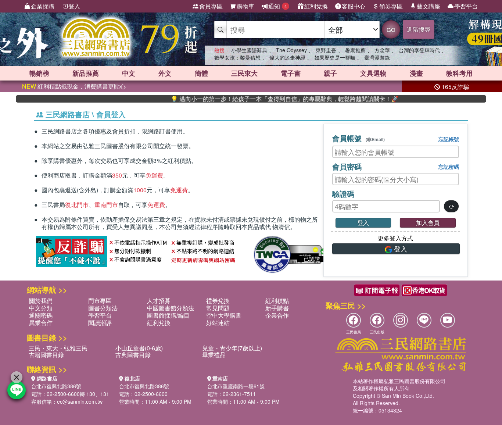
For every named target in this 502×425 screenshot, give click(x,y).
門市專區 (100, 300)
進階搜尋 (418, 29)
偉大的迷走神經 (287, 57)
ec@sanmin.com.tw (80, 401)
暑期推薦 (355, 50)
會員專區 (211, 6)
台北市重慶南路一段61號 (236, 386)
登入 (74, 6)
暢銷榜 (39, 73)
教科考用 (459, 73)
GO (391, 29)
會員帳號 (358, 138)
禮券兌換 (218, 300)
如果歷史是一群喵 (334, 57)
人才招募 (159, 300)
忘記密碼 (448, 166)
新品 (85, 73)
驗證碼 (343, 193)
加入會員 (428, 222)
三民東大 (244, 73)
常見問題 (218, 308)
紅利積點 (277, 300)
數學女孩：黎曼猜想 (237, 57)
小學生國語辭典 (249, 50)
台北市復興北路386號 (56, 386)
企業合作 (277, 315)
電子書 (291, 73)
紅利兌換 (316, 6)
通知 (277, 6)
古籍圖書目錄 (46, 354)
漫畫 (416, 73)
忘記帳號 (448, 139)
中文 (128, 73)
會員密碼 (347, 166)
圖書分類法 (103, 308)
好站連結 (218, 322)
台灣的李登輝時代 (419, 50)
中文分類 (41, 308)
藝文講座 (428, 6)
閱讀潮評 (100, 322)
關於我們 (41, 300)
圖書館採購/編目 (168, 315)
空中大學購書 (223, 315)
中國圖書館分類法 (170, 308)
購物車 (245, 6)
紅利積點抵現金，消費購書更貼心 (74, 86)
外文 (165, 73)
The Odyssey (291, 50)
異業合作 (41, 322)
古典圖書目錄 (133, 354)
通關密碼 (41, 315)
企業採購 (42, 6)
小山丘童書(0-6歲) (139, 348)
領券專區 (391, 6)
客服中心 (353, 6)
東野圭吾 (326, 50)
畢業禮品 (214, 354)
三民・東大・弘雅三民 (58, 348)
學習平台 (466, 6)
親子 (330, 73)
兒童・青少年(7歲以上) (232, 348)
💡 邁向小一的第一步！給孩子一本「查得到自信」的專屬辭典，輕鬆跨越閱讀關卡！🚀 (273, 99)
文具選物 (373, 73)
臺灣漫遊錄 (377, 57)
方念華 (382, 50)
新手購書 (277, 308)
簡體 (201, 73)
